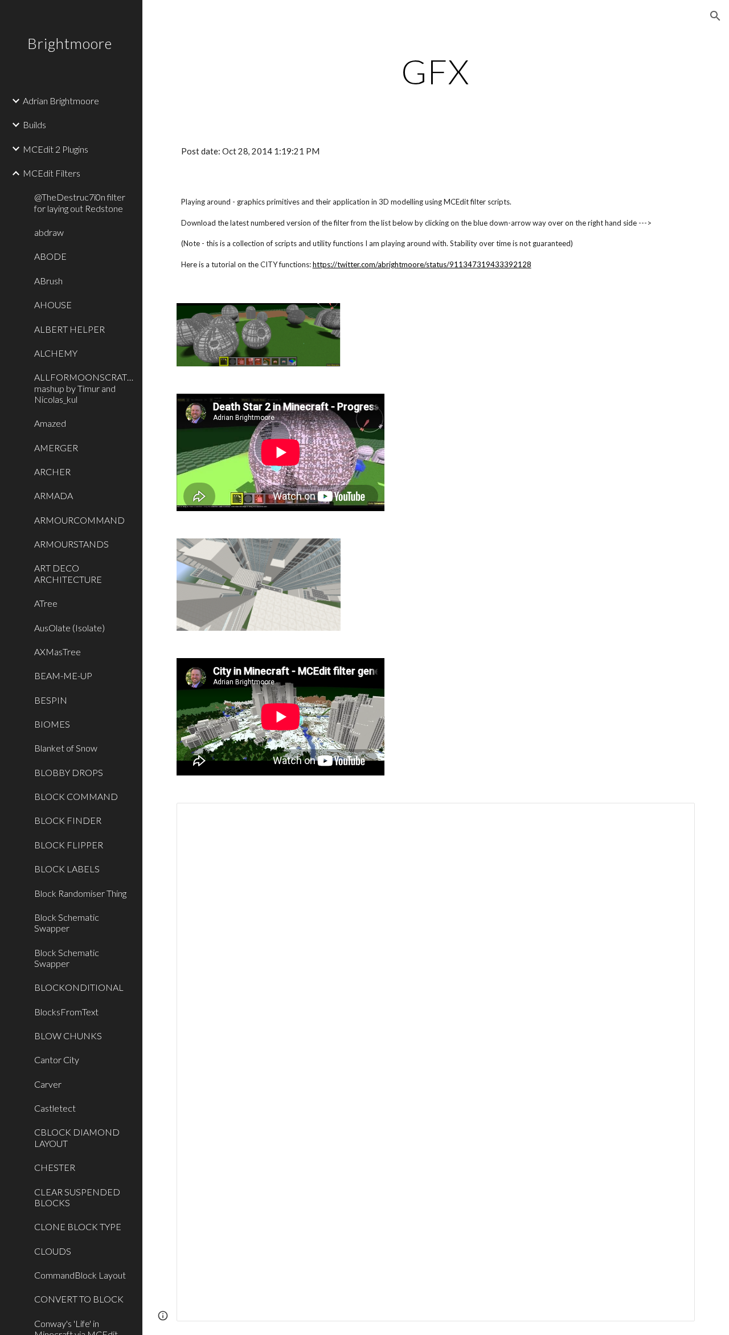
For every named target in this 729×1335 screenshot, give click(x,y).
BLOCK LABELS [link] (67, 868)
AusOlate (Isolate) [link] (69, 627)
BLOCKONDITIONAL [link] (79, 987)
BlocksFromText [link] (66, 1011)
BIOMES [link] (52, 723)
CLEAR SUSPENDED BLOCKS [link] (77, 1197)
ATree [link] (46, 603)
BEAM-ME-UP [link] (63, 675)
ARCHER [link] (52, 471)
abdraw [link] (49, 232)
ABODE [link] (50, 256)
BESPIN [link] (50, 700)
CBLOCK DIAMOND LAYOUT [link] (77, 1137)
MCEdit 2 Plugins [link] (55, 149)
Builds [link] (34, 124)
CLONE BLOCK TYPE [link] (77, 1226)
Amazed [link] (50, 423)
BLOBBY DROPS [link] (68, 772)
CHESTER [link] (54, 1167)
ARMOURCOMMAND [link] (79, 520)
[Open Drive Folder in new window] (673, 817)
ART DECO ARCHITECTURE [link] (68, 573)
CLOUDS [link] (52, 1251)
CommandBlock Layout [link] (80, 1274)
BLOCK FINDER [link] (67, 820)
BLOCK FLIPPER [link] (68, 844)
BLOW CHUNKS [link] (68, 1035)
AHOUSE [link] (53, 304)
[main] (435, 71)
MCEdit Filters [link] (51, 173)
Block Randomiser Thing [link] (80, 893)
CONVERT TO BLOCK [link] (79, 1298)
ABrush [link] (48, 280)
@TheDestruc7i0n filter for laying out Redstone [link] (79, 202)
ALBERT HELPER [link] (69, 329)
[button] (715, 16)
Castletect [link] (55, 1108)
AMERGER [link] (56, 447)
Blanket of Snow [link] (65, 747)
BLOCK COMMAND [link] (76, 796)
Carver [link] (48, 1084)
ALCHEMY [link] (55, 353)
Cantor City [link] (56, 1059)
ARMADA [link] (53, 495)
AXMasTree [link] (57, 651)
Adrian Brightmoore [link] (61, 100)
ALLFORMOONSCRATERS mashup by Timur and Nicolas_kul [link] (85, 388)
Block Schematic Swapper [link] (66, 922)
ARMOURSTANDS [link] (71, 543)
